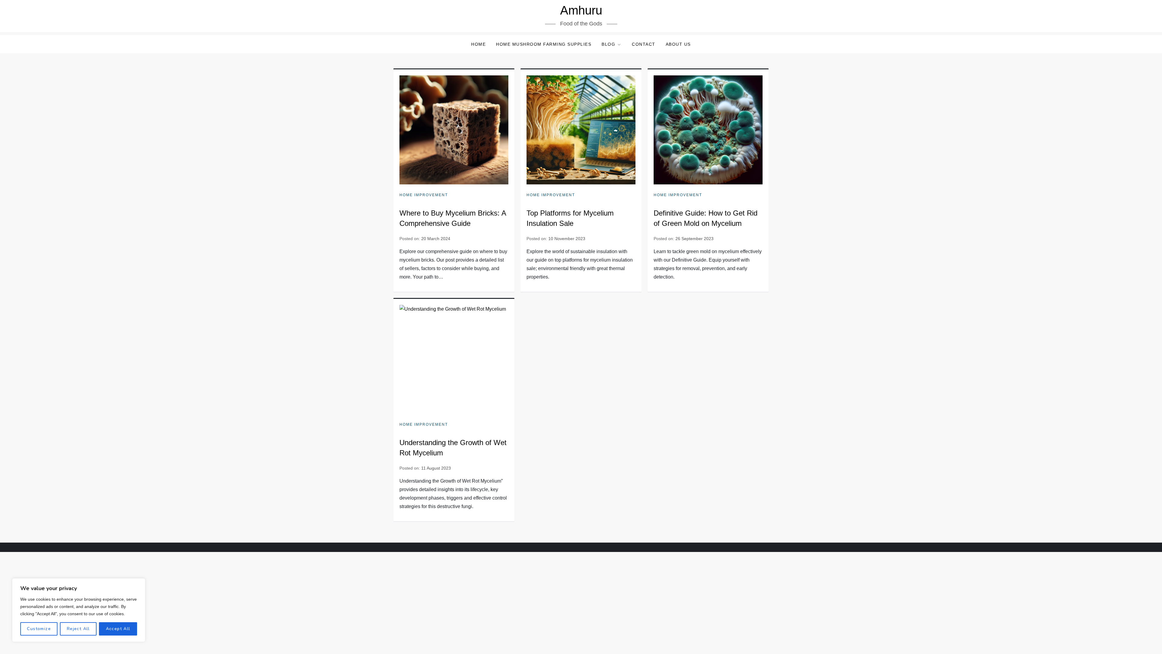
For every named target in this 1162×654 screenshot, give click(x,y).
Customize (39, 629)
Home (478, 44)
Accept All (118, 629)
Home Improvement (423, 195)
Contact (643, 44)
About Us (678, 44)
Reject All (78, 629)
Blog (608, 44)
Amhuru (581, 10)
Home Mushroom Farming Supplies (543, 44)
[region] (78, 610)
